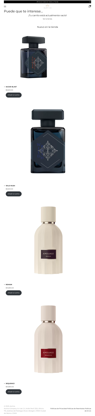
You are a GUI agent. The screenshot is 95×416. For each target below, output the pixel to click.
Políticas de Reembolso (76, 408)
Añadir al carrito (13, 95)
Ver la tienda (47, 19)
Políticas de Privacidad (58, 408)
